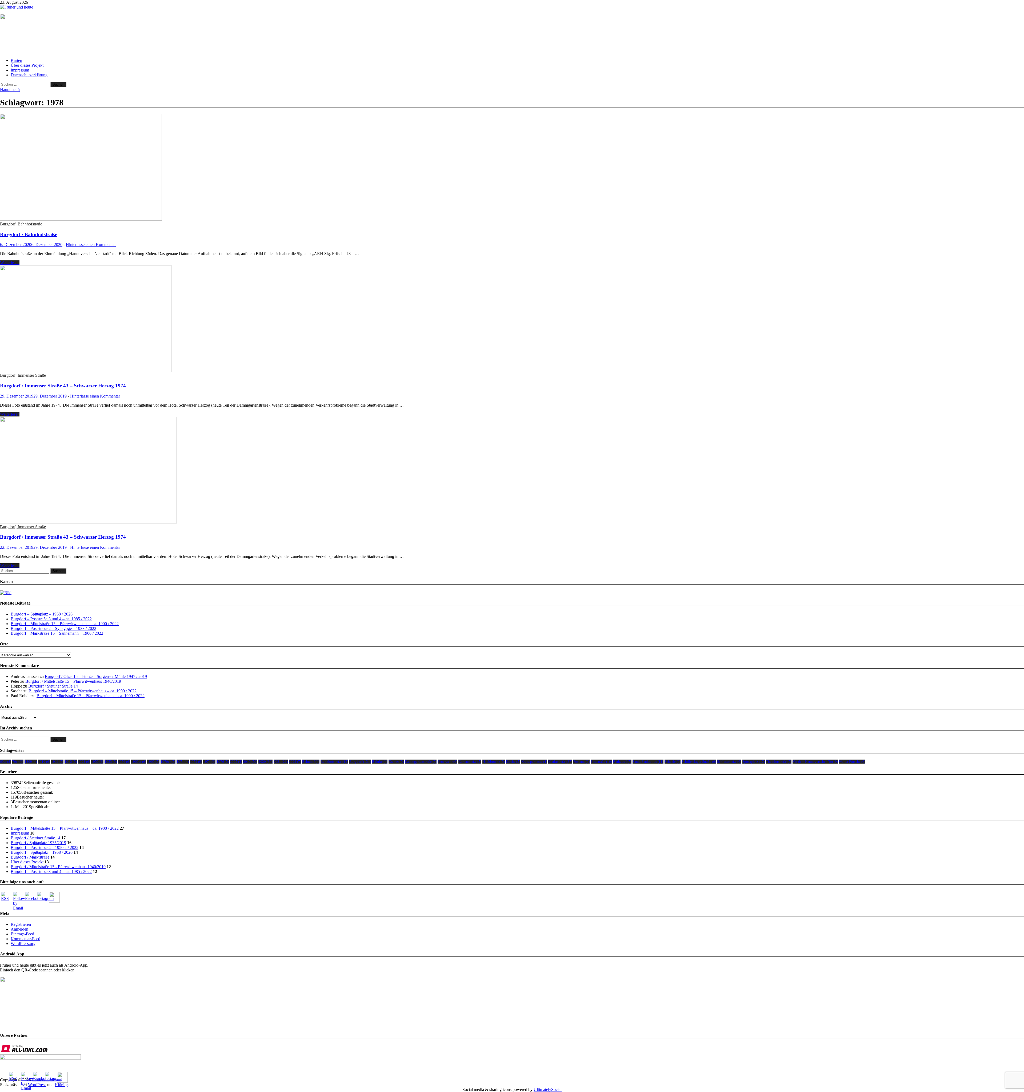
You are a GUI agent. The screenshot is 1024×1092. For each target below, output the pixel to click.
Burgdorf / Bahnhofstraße (28, 234)
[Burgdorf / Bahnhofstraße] (512, 168)
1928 (84, 762)
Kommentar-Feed (25, 938)
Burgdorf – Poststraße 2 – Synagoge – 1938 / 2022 (53, 628)
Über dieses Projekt (27, 65)
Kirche (513, 762)
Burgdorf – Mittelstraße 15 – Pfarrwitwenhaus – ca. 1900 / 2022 (65, 623)
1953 (111, 762)
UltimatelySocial (548, 1089)
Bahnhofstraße (334, 762)
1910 (44, 762)
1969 (153, 762)
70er (17, 762)
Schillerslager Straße (699, 762)
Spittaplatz (753, 762)
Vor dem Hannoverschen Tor (815, 762)
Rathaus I (622, 762)
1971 (183, 762)
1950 (97, 762)
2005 (236, 762)
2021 (281, 762)
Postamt (581, 762)
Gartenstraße (469, 762)
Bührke (379, 762)
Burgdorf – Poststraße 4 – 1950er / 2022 (44, 847)
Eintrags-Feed (22, 934)
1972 (196, 762)
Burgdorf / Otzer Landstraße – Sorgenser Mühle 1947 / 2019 (96, 676)
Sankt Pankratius (648, 762)
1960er (138, 762)
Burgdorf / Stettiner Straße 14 (53, 686)
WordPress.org (23, 943)
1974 (209, 762)
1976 (223, 762)
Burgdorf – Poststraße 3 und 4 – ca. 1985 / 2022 (51, 619)
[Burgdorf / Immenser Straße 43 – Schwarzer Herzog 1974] (512, 319)
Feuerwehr (447, 762)
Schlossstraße (729, 762)
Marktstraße (560, 762)
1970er (168, 762)
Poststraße (601, 762)
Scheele (673, 762)
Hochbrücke (493, 762)
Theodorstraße (778, 762)
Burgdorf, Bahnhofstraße (21, 224)
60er (5, 762)
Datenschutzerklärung (29, 75)
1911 (57, 762)
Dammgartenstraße (421, 762)
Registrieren (21, 924)
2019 (250, 762)
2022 (295, 762)
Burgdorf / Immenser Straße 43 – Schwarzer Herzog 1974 (63, 385)
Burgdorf (360, 762)
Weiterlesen (9, 262)
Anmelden (19, 929)
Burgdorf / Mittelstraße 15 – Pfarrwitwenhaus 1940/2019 (73, 681)
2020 (265, 762)
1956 (124, 762)
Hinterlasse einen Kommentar (91, 244)
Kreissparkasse (534, 762)
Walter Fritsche (852, 762)
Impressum (20, 70)
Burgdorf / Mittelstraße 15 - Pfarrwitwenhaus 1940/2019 (58, 866)
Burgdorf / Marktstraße (30, 857)
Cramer (396, 762)
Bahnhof (310, 762)
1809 (31, 762)
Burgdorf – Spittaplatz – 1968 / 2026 (42, 614)
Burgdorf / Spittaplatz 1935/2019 (38, 842)
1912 (71, 762)
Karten (16, 60)
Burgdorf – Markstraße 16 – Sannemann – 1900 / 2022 (57, 633)
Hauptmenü (10, 89)
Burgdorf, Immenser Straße (23, 375)
